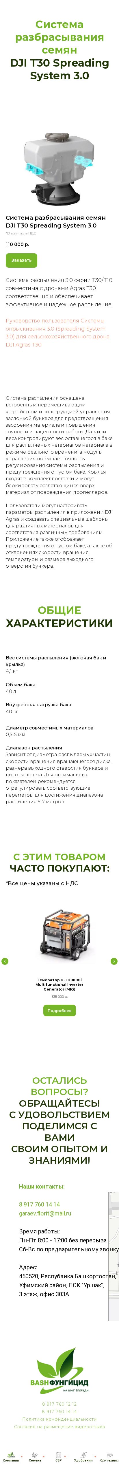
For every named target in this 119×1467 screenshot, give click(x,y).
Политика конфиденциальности (59, 1424)
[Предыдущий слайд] (4, 966)
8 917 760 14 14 (39, 1209)
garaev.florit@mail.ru (45, 1218)
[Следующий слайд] (114, 966)
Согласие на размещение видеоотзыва (59, 1432)
